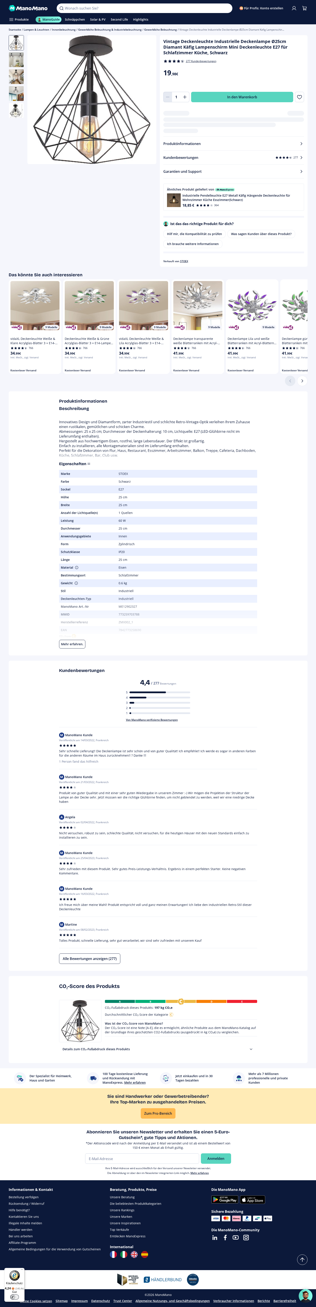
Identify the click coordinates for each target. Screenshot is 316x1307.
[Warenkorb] (304, 8)
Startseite (15, 29)
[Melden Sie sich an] (294, 8)
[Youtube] (235, 1237)
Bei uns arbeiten (21, 1236)
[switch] (14, 1297)
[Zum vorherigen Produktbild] (36, 100)
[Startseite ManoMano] (29, 8)
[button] (233, 197)
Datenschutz (100, 1301)
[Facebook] (225, 1237)
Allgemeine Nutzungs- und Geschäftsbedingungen (173, 1301)
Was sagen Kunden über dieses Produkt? (261, 234)
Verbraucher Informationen (233, 1301)
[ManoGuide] (306, 1296)
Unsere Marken (121, 1217)
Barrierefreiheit (284, 1301)
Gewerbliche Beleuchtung (160, 29)
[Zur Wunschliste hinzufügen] (299, 97)
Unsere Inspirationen (125, 1223)
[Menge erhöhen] (185, 97)
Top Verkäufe (119, 1230)
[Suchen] (61, 8)
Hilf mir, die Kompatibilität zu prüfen (194, 234)
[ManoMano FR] (113, 1254)
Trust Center (122, 1301)
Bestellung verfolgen (24, 1197)
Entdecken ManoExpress (128, 1236)
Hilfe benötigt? (19, 1210)
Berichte (264, 1301)
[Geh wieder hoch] (302, 1259)
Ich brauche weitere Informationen (193, 244)
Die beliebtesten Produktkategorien (135, 1204)
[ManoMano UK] (134, 1254)
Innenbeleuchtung (64, 29)
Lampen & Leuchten (36, 29)
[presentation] (251, 1049)
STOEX (184, 261)
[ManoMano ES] (144, 1254)
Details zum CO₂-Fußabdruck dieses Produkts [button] (96, 1049)
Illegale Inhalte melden (25, 1223)
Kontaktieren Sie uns (24, 1217)
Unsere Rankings (122, 1210)
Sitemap (62, 1301)
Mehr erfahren (199, 1173)
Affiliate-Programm (22, 1243)
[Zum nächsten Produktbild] (147, 100)
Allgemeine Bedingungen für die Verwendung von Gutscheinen (55, 1249)
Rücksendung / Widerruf (26, 1204)
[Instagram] (246, 1237)
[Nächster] (302, 381)
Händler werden (20, 1230)
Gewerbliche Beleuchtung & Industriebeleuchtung (110, 29)
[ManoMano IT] (123, 1254)
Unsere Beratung (122, 1197)
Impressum (79, 1301)
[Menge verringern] (167, 97)
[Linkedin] (214, 1237)
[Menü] (22, 1270)
